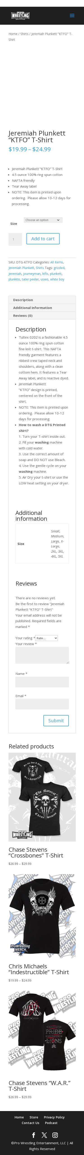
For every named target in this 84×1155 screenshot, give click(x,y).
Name (21, 673)
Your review (26, 643)
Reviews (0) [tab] (22, 315)
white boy (57, 279)
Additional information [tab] (32, 307)
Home (13, 34)
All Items (56, 262)
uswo (44, 279)
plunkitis (14, 279)
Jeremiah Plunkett (21, 268)
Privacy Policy (54, 1117)
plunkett (56, 273)
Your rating (25, 638)
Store (34, 1117)
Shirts (24, 34)
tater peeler (30, 279)
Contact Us (30, 1123)
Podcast (51, 1123)
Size (13, 223)
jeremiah (15, 273)
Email (20, 695)
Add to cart (43, 239)
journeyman (32, 273)
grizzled (59, 268)
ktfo (45, 273)
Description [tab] (23, 300)
